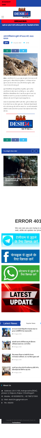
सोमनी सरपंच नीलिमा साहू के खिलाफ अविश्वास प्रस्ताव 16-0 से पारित (23, 343)
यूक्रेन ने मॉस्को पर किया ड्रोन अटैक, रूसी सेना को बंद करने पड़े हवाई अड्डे (20, 179)
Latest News (10, 323)
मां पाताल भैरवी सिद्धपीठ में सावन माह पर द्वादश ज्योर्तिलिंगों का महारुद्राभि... (24, 330)
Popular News (30, 323)
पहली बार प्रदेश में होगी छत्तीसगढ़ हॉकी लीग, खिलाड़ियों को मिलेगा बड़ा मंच (25, 369)
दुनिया (6, 43)
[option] (20, 171)
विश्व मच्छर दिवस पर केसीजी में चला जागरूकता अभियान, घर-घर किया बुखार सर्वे (25, 356)
